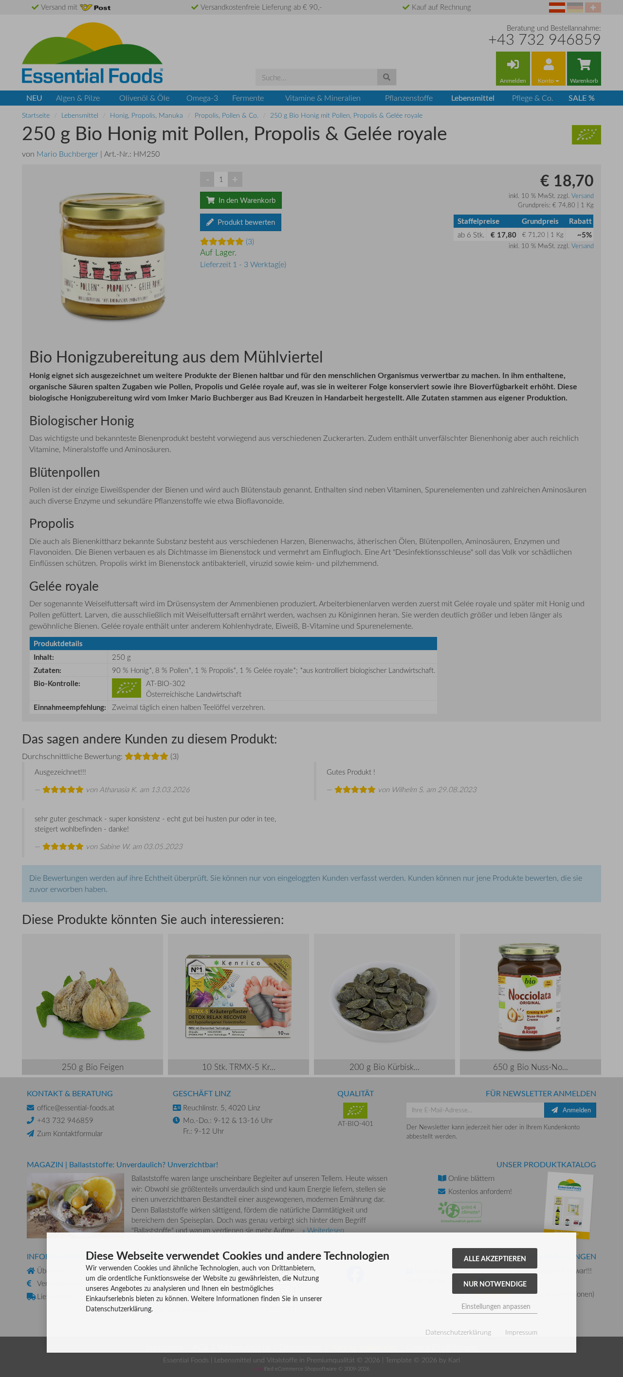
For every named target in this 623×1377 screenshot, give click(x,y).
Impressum (521, 1332)
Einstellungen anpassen (495, 1306)
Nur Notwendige (495, 1283)
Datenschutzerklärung (458, 1332)
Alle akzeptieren (495, 1258)
